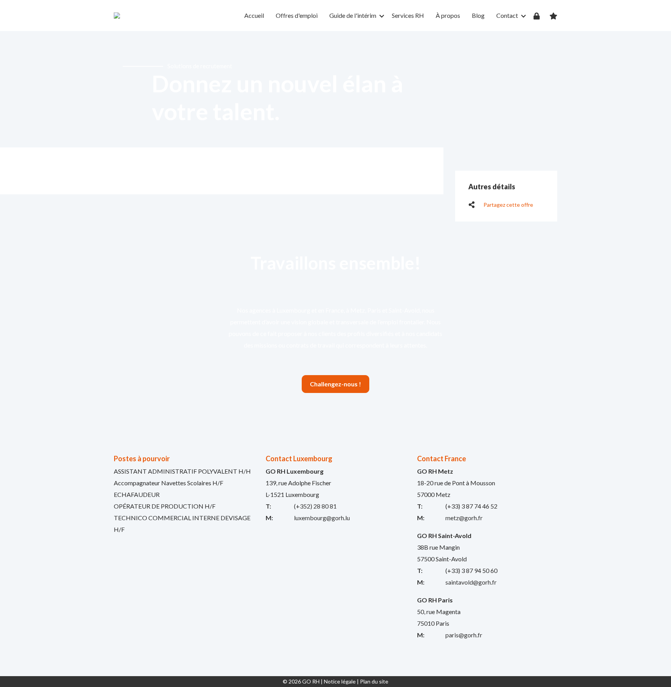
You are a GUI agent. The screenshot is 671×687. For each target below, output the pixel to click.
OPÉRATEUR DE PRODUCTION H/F (165, 506)
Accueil (254, 15)
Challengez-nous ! (335, 384)
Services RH (408, 15)
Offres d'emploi (297, 15)
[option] (335, 89)
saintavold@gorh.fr (471, 582)
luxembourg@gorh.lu (322, 517)
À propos (448, 15)
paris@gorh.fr (463, 635)
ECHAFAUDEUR (137, 494)
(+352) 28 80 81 (315, 506)
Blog (478, 15)
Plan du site (374, 681)
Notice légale (340, 681)
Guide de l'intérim (352, 15)
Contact (507, 15)
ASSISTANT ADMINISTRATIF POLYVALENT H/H (182, 471)
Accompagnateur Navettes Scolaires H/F (168, 482)
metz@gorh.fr (464, 517)
